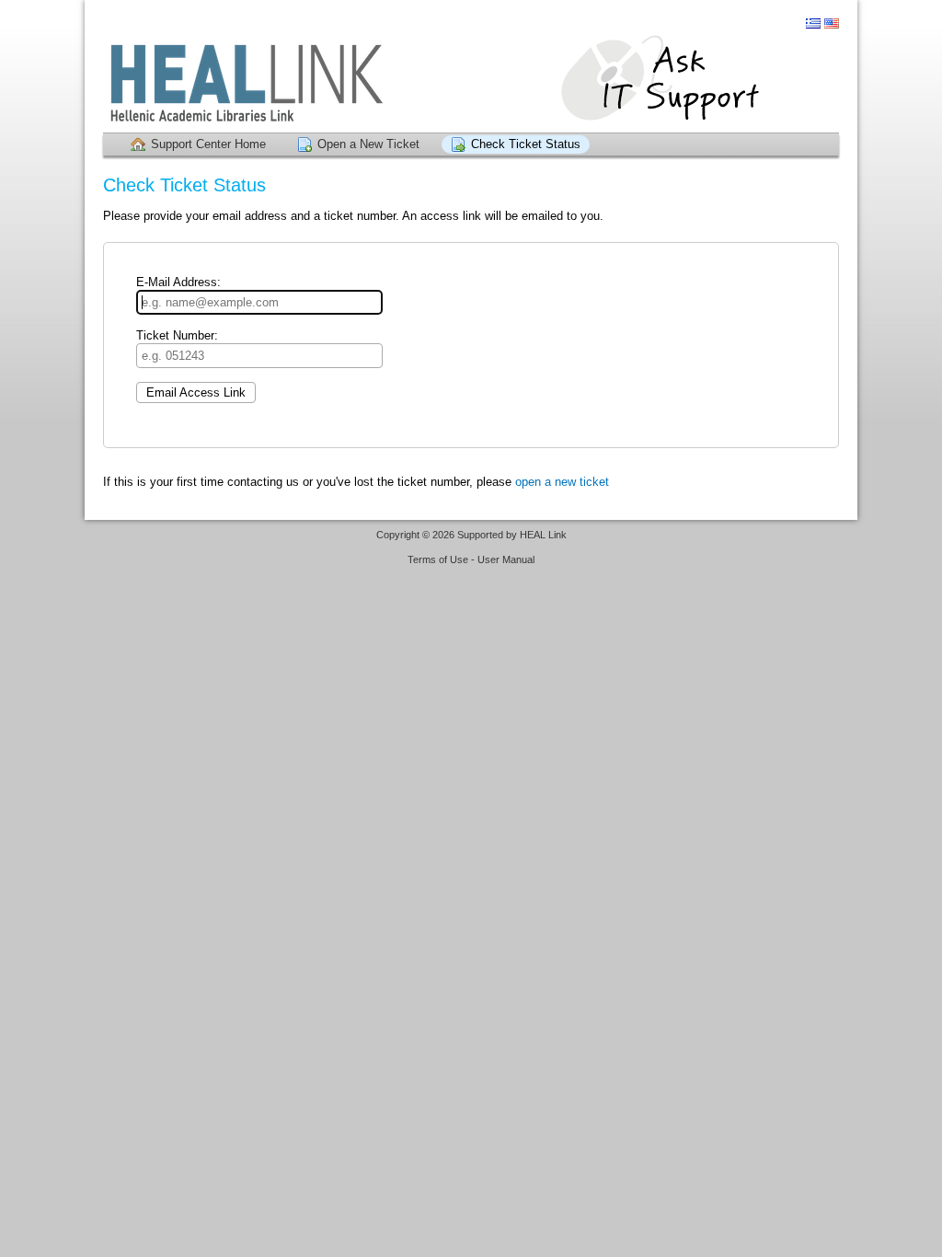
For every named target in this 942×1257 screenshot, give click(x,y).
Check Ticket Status (525, 144)
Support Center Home (208, 144)
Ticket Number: (177, 335)
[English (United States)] (831, 23)
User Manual (505, 559)
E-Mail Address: (178, 282)
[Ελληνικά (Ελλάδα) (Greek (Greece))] (813, 23)
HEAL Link (543, 534)
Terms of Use (438, 559)
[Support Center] (471, 82)
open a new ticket (562, 482)
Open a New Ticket (368, 144)
